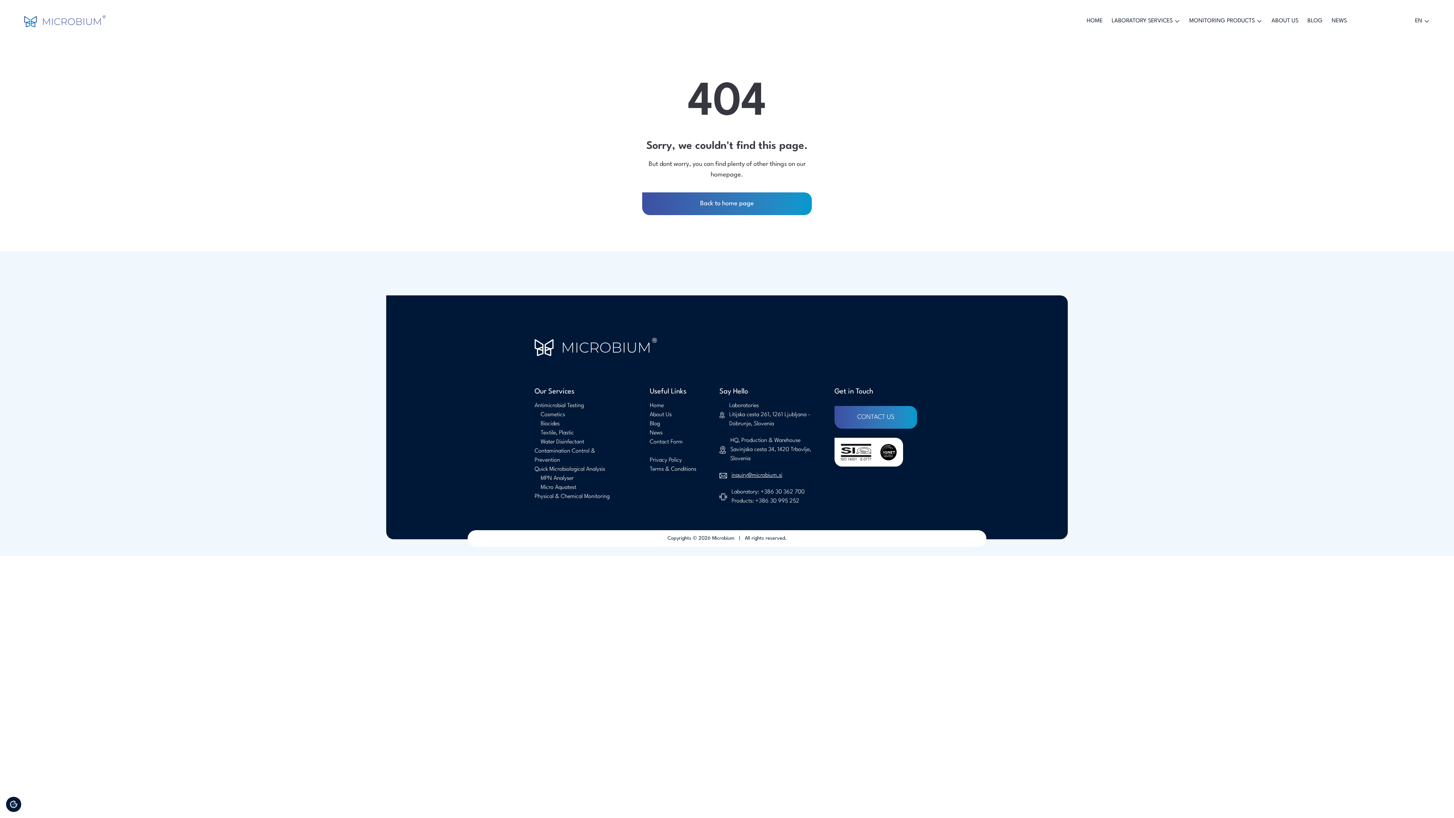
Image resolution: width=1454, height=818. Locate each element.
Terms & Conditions (673, 469)
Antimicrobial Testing (559, 406)
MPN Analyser (557, 478)
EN (1418, 21)
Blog (1315, 21)
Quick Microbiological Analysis (570, 469)
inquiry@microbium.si (757, 475)
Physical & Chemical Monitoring (572, 497)
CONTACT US (875, 417)
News (1339, 21)
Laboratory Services (1142, 21)
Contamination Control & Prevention (565, 455)
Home (1095, 21)
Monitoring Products (1222, 21)
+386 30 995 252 (777, 501)
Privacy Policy (666, 460)
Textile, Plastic (557, 433)
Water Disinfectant (562, 442)
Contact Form (666, 442)
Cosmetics (553, 415)
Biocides (550, 424)
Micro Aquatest (558, 487)
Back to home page (727, 203)
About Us (1284, 21)
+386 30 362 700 (783, 492)
